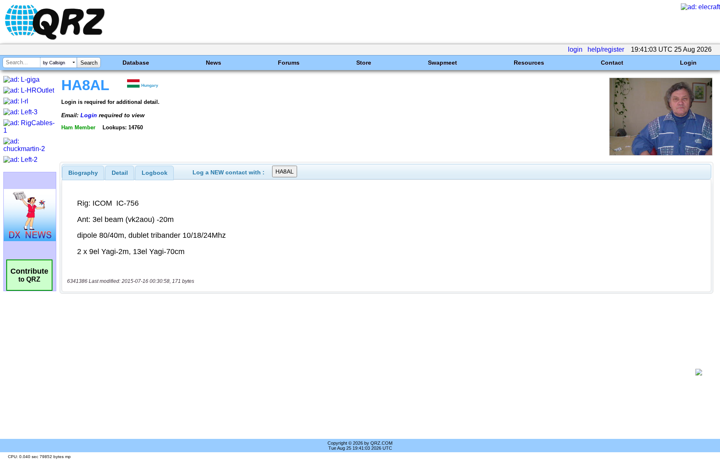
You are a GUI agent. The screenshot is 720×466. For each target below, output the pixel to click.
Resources (529, 62)
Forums (289, 62)
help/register (606, 49)
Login (688, 62)
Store (363, 62)
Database (135, 62)
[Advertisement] (379, 372)
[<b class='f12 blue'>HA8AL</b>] (660, 153)
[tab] (83, 173)
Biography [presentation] (83, 172)
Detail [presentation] (120, 172)
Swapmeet (442, 62)
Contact (612, 62)
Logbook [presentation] (155, 172)
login (575, 49)
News (213, 62)
